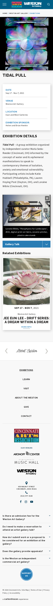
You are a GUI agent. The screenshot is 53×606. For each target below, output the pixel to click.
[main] (26, 175)
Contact (26, 416)
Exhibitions (26, 370)
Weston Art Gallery (18, 13)
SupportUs (26, 574)
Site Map (25, 590)
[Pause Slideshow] (47, 198)
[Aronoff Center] (26, 453)
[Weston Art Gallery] (32, 4)
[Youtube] (31, 501)
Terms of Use (36, 590)
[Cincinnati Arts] (17, 4)
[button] (7, 210)
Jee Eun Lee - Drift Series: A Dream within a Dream (26, 320)
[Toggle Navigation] (4, 4)
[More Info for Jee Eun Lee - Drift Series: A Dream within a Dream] (26, 281)
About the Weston (26, 398)
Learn (26, 379)
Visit (26, 388)
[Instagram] (26, 501)
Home (5, 13)
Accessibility (15, 593)
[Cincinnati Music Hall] (26, 462)
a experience (15, 599)
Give (26, 407)
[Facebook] (21, 501)
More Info (26, 327)
